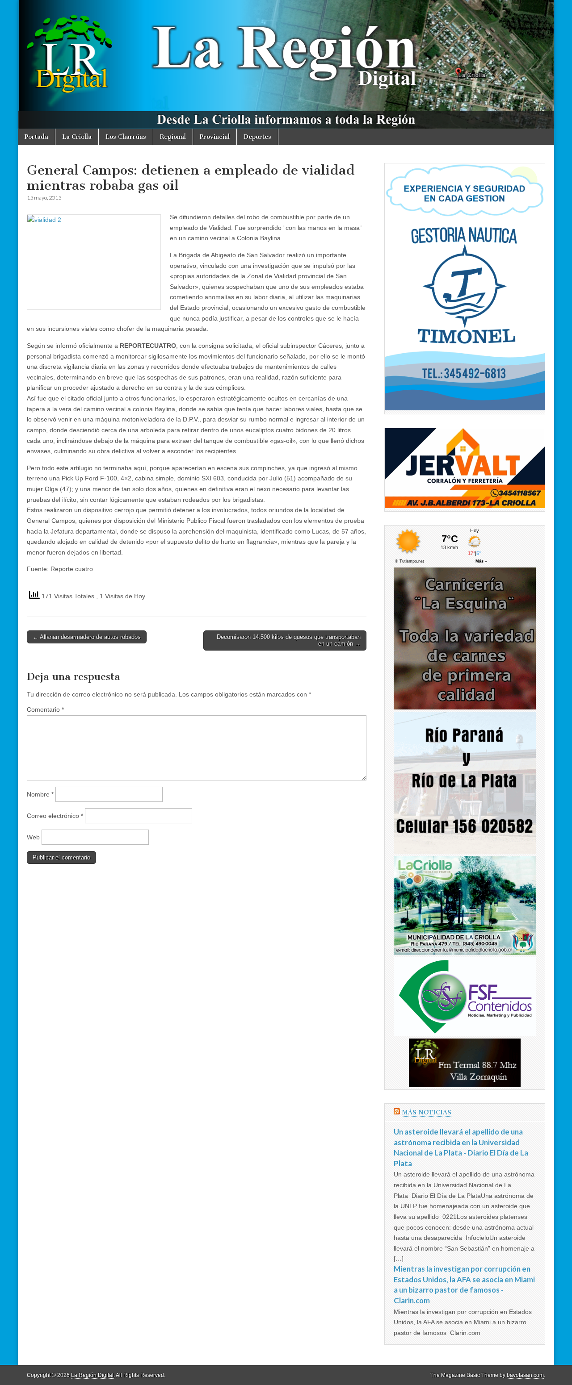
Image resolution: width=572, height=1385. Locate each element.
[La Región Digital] (286, 64)
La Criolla (77, 137)
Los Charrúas (125, 137)
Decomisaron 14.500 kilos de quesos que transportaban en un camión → (289, 640)
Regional (173, 137)
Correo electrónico (55, 815)
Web (33, 837)
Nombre (40, 794)
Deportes (257, 137)
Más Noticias (426, 1112)
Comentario (45, 709)
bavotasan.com (525, 1375)
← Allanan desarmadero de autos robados (87, 637)
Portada (36, 137)
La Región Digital (92, 1375)
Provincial (215, 137)
